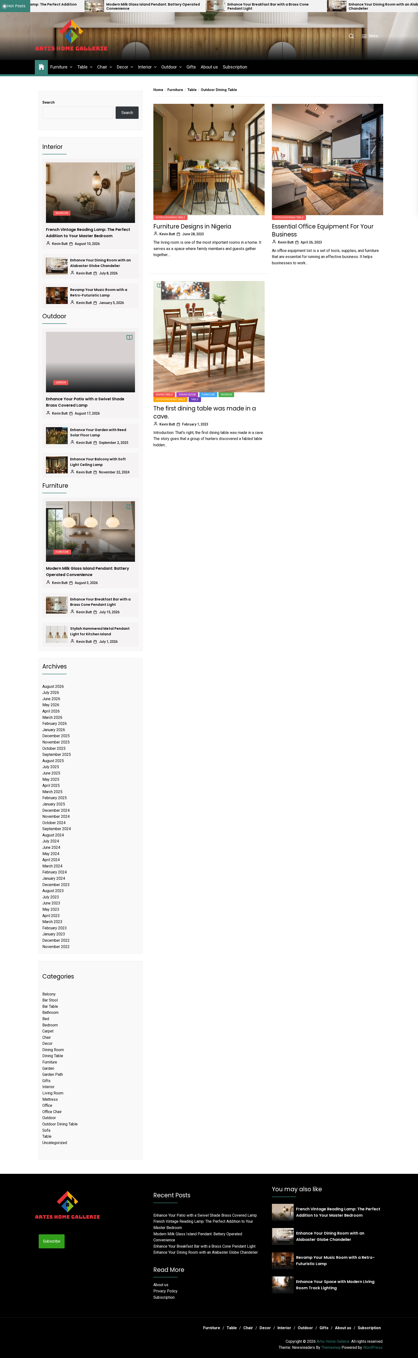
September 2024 (56, 829)
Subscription (235, 66)
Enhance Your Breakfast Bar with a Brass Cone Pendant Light (169, 6)
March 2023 (52, 921)
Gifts (191, 66)
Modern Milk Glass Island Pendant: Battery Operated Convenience (54, 6)
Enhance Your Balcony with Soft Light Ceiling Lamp (98, 462)
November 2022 (56, 946)
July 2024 (50, 841)
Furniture (58, 66)
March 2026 (52, 717)
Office (47, 1105)
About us (209, 66)
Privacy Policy (165, 1291)
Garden (61, 382)
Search (48, 102)
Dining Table (164, 394)
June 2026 (51, 699)
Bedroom (62, 213)
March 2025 (52, 791)
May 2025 (50, 779)
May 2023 (50, 909)
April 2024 (51, 859)
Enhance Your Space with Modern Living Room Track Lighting (335, 1285)
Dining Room (187, 394)
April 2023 (51, 915)
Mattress (50, 1099)
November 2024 (56, 816)
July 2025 (50, 767)
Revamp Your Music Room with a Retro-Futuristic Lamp (98, 292)
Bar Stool (50, 1000)
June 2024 (51, 847)
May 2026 (50, 705)
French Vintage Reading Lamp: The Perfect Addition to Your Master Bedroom (88, 233)
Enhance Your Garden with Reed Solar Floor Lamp (98, 432)
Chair (102, 66)
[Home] (41, 66)
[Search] (351, 36)
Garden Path (52, 1074)
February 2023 (54, 928)
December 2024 (56, 810)
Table (82, 66)
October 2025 (54, 748)
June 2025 (51, 773)
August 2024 (53, 835)
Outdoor (169, 66)
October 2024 (54, 822)
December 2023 (56, 884)
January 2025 (53, 804)
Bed (45, 1019)
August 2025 (53, 761)
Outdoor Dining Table (170, 217)
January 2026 (53, 730)
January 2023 (53, 934)
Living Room (52, 1093)
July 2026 (50, 692)
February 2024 (54, 872)
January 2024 (53, 878)
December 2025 (56, 736)
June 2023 (51, 903)
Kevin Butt (167, 234)
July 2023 (50, 897)
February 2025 (54, 798)
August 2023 (53, 890)
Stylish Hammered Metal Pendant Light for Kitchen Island (100, 631)
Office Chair (52, 1111)
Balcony (49, 994)
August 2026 (53, 686)
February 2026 (54, 723)
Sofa (46, 1130)
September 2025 (56, 754)
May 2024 (50, 853)
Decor (122, 66)
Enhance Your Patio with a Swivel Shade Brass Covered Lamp (85, 402)
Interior (145, 66)
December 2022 (56, 940)
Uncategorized (54, 1142)
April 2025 (51, 785)
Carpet (47, 1031)
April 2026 (51, 711)
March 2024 (52, 866)
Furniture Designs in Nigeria (192, 226)
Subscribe (51, 1241)
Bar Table (50, 1006)
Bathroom (50, 1012)
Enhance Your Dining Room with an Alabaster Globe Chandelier (295, 6)
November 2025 (56, 742)
